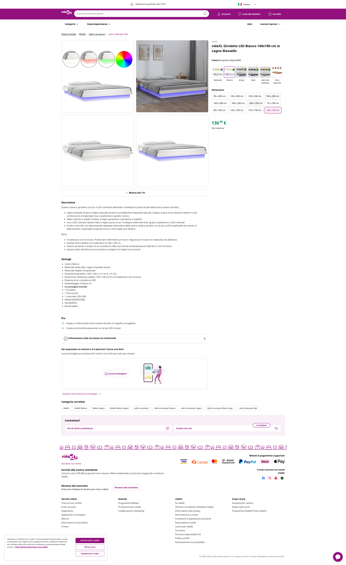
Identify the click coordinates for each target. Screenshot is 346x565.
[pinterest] (276, 478)
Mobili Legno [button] (98, 408)
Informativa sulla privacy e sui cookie (31, 547)
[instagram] (269, 478)
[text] (219, 123)
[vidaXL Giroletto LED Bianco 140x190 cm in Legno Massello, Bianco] (98, 76)
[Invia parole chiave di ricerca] (205, 13)
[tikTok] (282, 478)
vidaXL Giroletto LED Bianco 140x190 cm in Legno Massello (246, 48)
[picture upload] (153, 374)
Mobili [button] (66, 408)
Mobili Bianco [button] (81, 408)
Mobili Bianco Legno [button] (119, 408)
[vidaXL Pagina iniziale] (66, 12)
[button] (217, 76)
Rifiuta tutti (89, 547)
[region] (55, 548)
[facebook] (263, 478)
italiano (246, 4)
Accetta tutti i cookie (89, 540)
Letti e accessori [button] (141, 408)
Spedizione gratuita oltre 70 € (150, 4)
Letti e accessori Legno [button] (191, 408)
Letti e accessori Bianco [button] (164, 408)
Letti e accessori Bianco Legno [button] (220, 408)
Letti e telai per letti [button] (248, 408)
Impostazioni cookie (185, 522)
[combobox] (141, 13)
